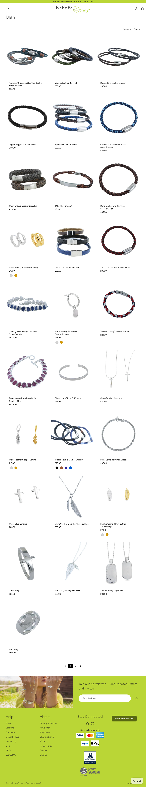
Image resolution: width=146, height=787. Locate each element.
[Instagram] (92, 723)
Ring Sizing (45, 732)
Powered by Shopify (33, 783)
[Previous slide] (55, 56)
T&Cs (42, 741)
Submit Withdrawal (124, 718)
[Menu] (3, 8)
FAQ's (8, 750)
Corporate (10, 732)
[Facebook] (87, 723)
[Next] (80, 665)
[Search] (9, 9)
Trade (8, 723)
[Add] (135, 258)
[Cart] (142, 9)
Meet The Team (13, 736)
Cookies (43, 750)
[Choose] (44, 73)
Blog (8, 746)
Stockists (10, 727)
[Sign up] (136, 698)
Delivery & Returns (48, 723)
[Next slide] (90, 56)
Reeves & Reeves (18, 783)
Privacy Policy (46, 746)
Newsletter (45, 727)
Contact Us (11, 755)
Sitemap (43, 755)
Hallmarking (11, 741)
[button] (137, 29)
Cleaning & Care (47, 736)
